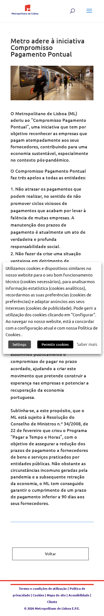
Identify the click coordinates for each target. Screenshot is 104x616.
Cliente (52, 601)
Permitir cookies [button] (55, 344)
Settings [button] (19, 344)
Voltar (50, 553)
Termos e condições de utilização (43, 588)
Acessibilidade (79, 595)
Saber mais (87, 344)
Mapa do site (56, 595)
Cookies (38, 595)
